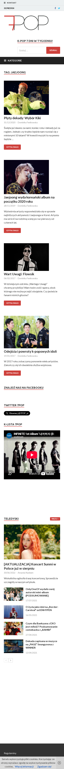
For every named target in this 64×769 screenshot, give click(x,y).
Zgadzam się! (44, 766)
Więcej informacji (24, 766)
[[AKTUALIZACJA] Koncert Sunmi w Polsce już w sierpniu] (32, 542)
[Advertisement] (13, 498)
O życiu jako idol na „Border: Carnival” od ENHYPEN (42, 608)
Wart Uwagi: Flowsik (19, 274)
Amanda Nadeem (25, 572)
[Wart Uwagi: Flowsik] (32, 257)
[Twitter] (59, 8)
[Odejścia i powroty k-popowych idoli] (32, 332)
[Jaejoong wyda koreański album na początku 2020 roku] (32, 177)
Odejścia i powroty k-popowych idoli (30, 351)
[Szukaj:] (38, 50)
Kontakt (11, 3)
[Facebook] (55, 8)
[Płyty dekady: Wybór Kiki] (32, 98)
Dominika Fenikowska (28, 122)
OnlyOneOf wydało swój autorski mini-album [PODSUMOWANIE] (40, 592)
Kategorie (15, 60)
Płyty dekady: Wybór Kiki (22, 118)
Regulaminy (10, 753)
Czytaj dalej (12, 147)
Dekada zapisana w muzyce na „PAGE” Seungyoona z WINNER (41, 644)
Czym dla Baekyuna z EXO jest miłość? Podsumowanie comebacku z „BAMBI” (41, 626)
